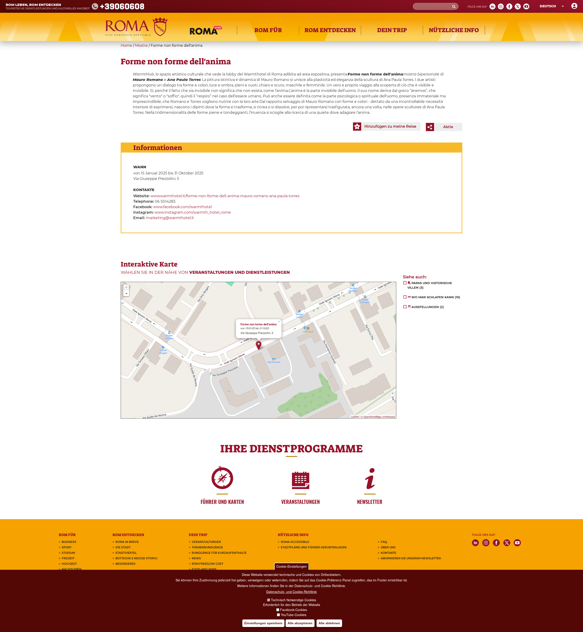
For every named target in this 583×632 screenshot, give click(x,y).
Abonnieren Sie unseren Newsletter (411, 558)
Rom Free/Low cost (207, 563)
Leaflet (355, 416)
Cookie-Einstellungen (291, 566)
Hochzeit (69, 563)
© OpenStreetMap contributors (378, 416)
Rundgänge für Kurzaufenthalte (219, 552)
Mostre (141, 45)
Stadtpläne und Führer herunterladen (314, 547)
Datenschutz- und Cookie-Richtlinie (291, 591)
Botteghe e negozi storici (136, 558)
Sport (67, 547)
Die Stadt (122, 547)
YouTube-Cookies (293, 614)
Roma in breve (127, 542)
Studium (68, 552)
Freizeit (68, 558)
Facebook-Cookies (293, 609)
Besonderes (125, 563)
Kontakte (388, 552)
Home (126, 45)
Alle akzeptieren (300, 623)
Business (69, 542)
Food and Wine (204, 569)
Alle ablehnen (329, 623)
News (196, 558)
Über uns (388, 547)
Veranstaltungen (206, 542)
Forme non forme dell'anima (258, 324)
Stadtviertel (126, 552)
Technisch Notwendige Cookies (293, 600)
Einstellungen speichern (263, 623)
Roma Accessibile (295, 542)
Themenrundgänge (207, 547)
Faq (384, 542)
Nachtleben (72, 569)
